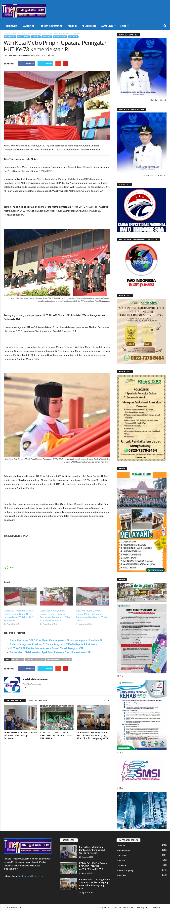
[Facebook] (25, 689)
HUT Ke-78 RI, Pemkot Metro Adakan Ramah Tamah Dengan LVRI (46, 648)
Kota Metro (23, 37)
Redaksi (156, 907)
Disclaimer (105, 907)
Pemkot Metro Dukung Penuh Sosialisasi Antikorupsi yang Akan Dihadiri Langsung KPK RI (93, 735)
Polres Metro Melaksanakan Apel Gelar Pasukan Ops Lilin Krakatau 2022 (51, 652)
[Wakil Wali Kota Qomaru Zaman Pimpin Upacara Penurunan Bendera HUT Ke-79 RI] (92, 596)
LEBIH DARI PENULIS (37, 700)
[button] (165, 26)
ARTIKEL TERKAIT (14, 700)
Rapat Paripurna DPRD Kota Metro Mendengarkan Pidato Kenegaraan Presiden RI (56, 640)
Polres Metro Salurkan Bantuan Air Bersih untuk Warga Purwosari (20, 735)
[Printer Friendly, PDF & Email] (9, 569)
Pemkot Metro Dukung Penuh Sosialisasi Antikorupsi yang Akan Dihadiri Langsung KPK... (94, 884)
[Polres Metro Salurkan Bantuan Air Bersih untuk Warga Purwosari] (20, 717)
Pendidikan (89, 26)
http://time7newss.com (32, 684)
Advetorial (17, 33)
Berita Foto (122, 875)
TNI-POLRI (73, 37)
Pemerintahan (60, 37)
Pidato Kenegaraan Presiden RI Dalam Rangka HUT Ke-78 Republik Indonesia (53, 644)
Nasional (28, 26)
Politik (72, 26)
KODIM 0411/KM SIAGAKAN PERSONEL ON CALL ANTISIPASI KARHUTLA (56, 735)
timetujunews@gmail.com (30, 876)
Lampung (107, 26)
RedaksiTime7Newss (19, 55)
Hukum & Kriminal (51, 26)
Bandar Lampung (125, 870)
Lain (123, 26)
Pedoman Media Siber (123, 907)
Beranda (11, 26)
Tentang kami (143, 907)
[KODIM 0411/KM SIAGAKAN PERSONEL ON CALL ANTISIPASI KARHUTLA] (57, 717)
